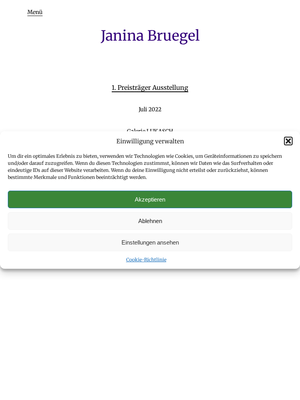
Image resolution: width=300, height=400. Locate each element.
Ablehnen (150, 221)
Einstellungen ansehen (150, 242)
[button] (288, 141)
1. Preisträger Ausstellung (150, 87)
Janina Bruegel (150, 36)
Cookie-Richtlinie (146, 259)
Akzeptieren (150, 199)
